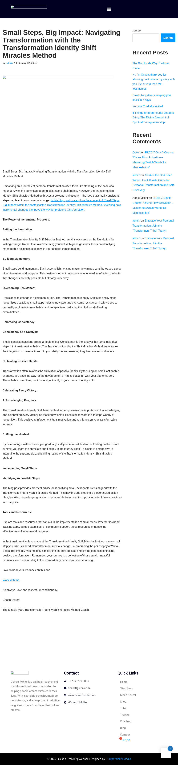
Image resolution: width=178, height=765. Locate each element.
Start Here (126, 688)
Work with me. (11, 580)
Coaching (125, 721)
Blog (123, 728)
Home (123, 682)
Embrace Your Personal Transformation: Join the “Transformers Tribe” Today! (153, 225)
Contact (125, 734)
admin (9, 63)
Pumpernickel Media (118, 759)
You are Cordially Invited (147, 106)
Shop (123, 701)
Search (136, 30)
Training (125, 714)
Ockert (136, 152)
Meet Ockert (128, 695)
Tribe (123, 708)
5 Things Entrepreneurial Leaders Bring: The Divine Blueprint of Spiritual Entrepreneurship (153, 117)
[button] (109, 9)
